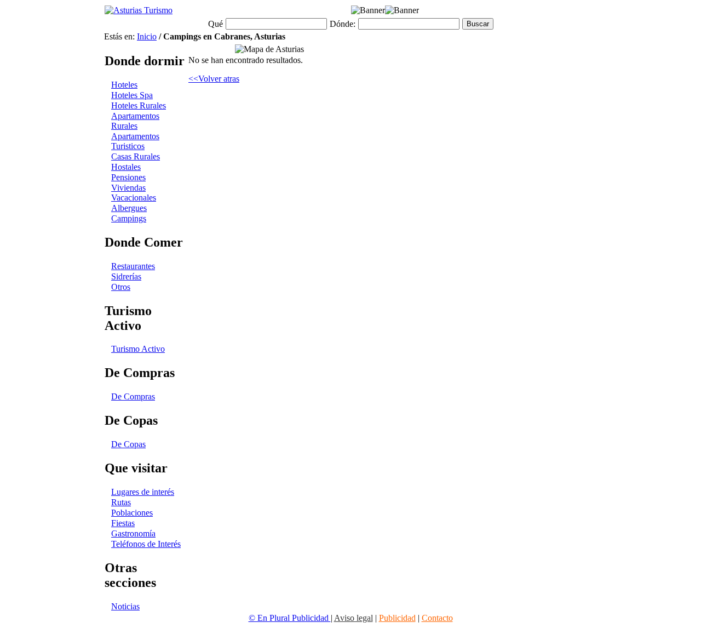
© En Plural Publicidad (290, 618)
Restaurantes (133, 266)
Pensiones (128, 177)
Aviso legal (353, 618)
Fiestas (123, 523)
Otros (120, 287)
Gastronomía (133, 533)
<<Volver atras (213, 78)
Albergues (129, 208)
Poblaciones (132, 512)
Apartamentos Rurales (135, 120)
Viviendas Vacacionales (133, 192)
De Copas (128, 444)
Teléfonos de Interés (146, 544)
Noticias (125, 606)
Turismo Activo (138, 348)
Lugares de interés (142, 491)
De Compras (133, 396)
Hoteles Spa (132, 95)
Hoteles (124, 84)
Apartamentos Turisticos (135, 141)
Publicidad (397, 618)
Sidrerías (126, 276)
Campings (128, 218)
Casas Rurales (135, 156)
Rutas (121, 502)
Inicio (147, 36)
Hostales (126, 167)
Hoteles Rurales (138, 105)
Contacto (437, 618)
